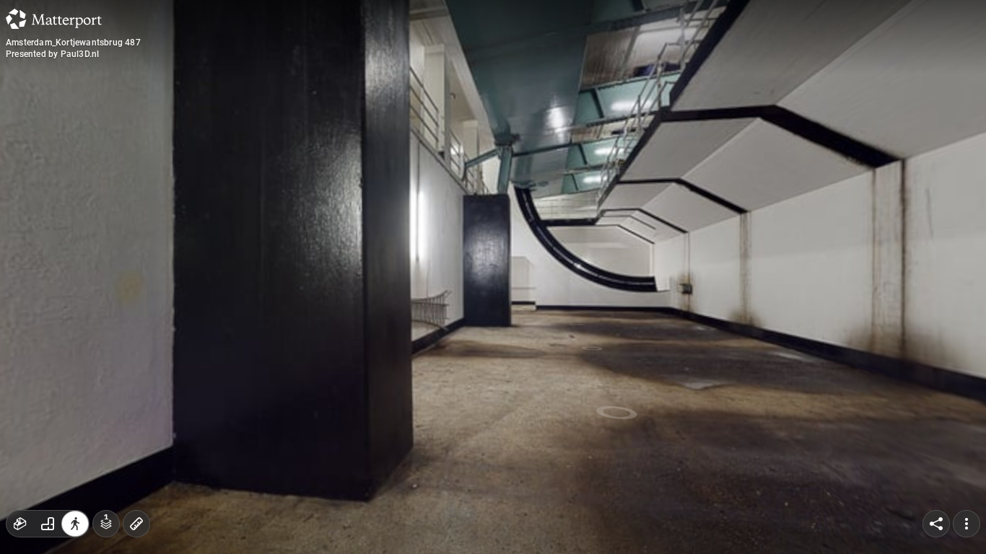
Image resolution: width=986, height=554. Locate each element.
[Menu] (966, 523)
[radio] (20, 524)
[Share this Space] (936, 523)
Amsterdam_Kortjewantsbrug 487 (73, 43)
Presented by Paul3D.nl (52, 54)
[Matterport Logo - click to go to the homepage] (54, 19)
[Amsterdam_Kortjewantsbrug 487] (493, 277)
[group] (48, 523)
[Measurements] (136, 523)
